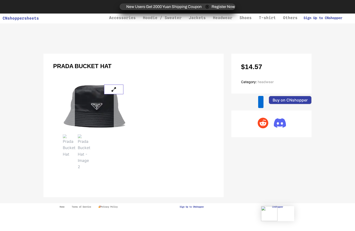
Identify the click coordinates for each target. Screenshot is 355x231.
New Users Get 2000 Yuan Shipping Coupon (164, 7)
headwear (266, 82)
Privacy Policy (109, 206)
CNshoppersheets (21, 18)
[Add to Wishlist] (260, 102)
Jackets (197, 17)
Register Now (223, 7)
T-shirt (267, 17)
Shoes (246, 17)
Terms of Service (81, 206)
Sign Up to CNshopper (323, 18)
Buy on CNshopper (290, 100)
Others (290, 17)
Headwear (222, 17)
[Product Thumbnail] (113, 89)
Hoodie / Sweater (162, 17)
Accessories (122, 17)
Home (62, 206)
